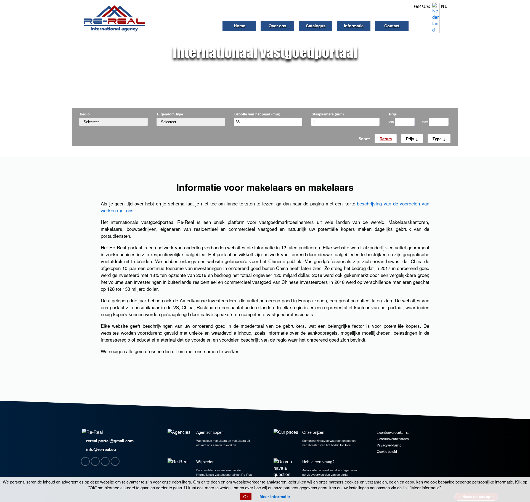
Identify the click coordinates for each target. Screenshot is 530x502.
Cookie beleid (387, 451)
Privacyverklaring (389, 445)
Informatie (354, 26)
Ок (245, 496)
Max (425, 121)
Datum (386, 138)
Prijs (410, 138)
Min (391, 121)
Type (438, 138)
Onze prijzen (313, 432)
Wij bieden (205, 461)
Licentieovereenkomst (393, 432)
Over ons (277, 26)
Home (239, 26)
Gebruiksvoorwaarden (393, 438)
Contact (391, 26)
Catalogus (315, 26)
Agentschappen (210, 432)
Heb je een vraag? (318, 461)
